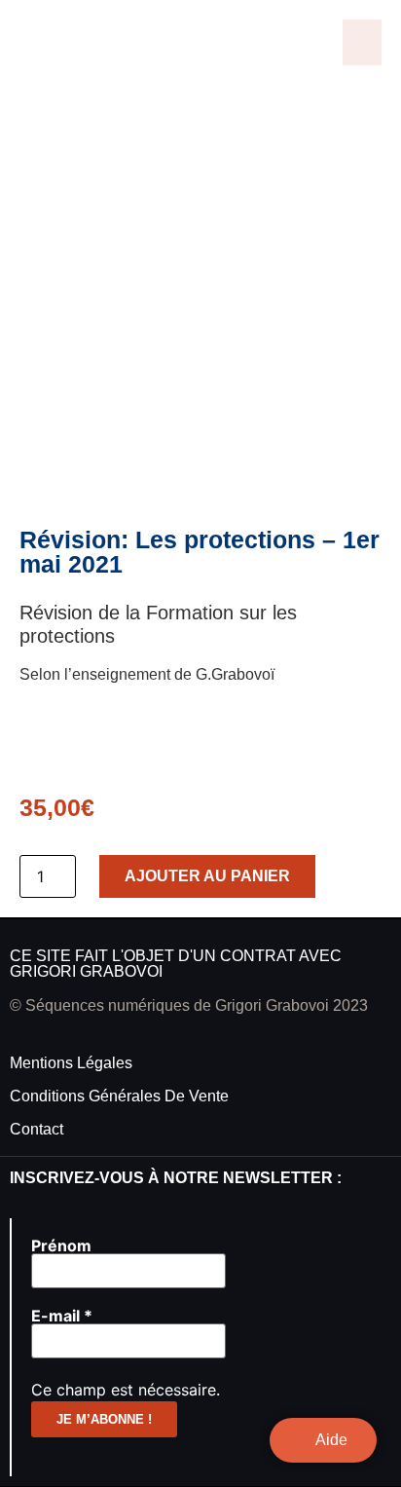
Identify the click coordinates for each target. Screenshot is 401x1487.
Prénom (61, 1245)
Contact (36, 1129)
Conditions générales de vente (119, 1096)
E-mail (61, 1315)
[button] (362, 42)
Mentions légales (71, 1063)
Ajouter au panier (207, 876)
